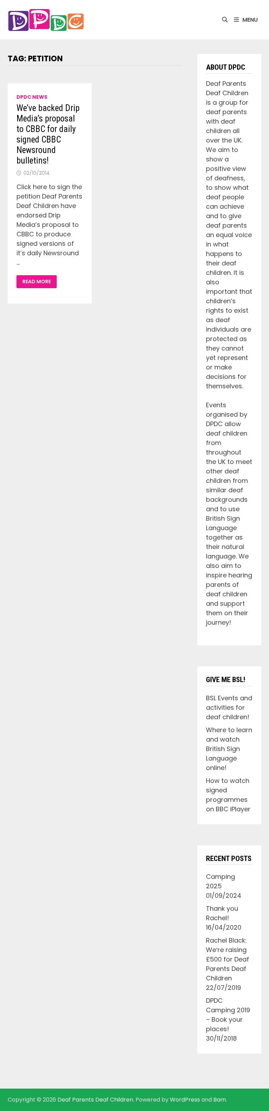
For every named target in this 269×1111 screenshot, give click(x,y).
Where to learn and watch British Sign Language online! (229, 748)
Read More (38, 281)
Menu (250, 20)
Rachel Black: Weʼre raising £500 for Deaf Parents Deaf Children (227, 959)
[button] (46, 20)
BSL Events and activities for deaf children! (229, 707)
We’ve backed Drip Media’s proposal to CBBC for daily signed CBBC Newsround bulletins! (48, 134)
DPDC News (31, 96)
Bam (219, 1100)
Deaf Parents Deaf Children (95, 1100)
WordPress (185, 1100)
